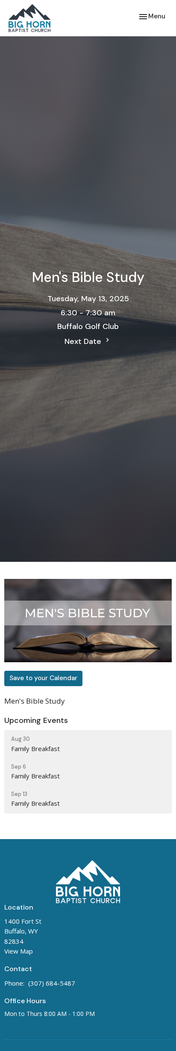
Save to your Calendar (43, 678)
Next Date (84, 341)
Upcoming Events (36, 720)
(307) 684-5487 (51, 983)
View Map (18, 951)
